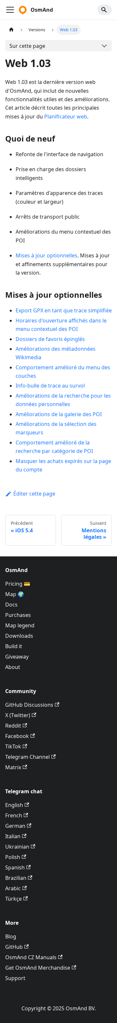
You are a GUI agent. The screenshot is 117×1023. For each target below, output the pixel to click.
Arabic (13, 888)
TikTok (13, 746)
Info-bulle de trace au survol (50, 385)
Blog (10, 936)
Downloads (19, 635)
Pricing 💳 (17, 583)
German (15, 825)
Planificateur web (65, 116)
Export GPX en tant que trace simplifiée (64, 310)
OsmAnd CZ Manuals (31, 957)
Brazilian (15, 877)
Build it (13, 646)
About (12, 667)
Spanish (15, 867)
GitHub (14, 946)
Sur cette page (27, 45)
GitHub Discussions (29, 704)
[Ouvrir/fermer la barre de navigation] (10, 10)
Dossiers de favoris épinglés (50, 339)
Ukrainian (17, 846)
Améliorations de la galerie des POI (59, 414)
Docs (11, 604)
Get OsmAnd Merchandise (37, 967)
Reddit (13, 725)
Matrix (13, 767)
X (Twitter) (17, 715)
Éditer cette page (34, 493)
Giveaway (17, 656)
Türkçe (13, 898)
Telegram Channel (27, 756)
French (13, 815)
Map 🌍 (14, 594)
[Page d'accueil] (11, 30)
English (14, 805)
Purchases (18, 615)
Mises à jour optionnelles (46, 255)
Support (15, 978)
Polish (12, 857)
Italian (12, 836)
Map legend (19, 625)
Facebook (17, 736)
